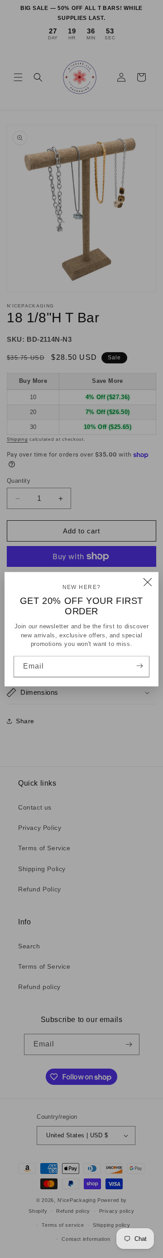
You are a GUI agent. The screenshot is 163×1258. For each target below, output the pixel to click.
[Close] (147, 582)
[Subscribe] (139, 666)
